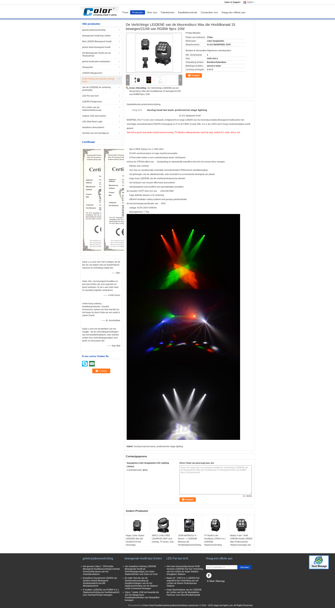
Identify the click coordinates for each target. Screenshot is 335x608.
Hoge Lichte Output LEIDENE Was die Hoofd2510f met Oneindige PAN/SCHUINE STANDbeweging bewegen (135, 545)
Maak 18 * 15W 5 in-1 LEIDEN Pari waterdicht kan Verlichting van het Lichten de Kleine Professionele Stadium (183, 582)
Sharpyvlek (87, 67)
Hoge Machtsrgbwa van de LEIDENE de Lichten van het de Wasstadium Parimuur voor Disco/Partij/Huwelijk (184, 592)
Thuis (125, 12)
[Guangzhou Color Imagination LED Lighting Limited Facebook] (209, 576)
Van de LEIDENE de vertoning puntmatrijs (96, 88)
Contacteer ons (209, 12)
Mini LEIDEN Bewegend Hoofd (96, 41)
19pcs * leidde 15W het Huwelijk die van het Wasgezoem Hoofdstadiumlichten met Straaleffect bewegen (142, 596)
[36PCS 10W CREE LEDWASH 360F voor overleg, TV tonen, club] (163, 525)
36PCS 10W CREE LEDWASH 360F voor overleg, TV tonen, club (163, 538)
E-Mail (210, 581)
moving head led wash (144, 446)
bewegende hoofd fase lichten (96, 36)
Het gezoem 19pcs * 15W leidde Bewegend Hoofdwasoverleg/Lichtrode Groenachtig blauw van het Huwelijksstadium (101, 570)
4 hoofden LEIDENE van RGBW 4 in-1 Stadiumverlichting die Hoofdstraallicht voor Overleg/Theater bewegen (101, 592)
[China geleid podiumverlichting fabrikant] (100, 11)
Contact (195, 75)
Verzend (244, 567)
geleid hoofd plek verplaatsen (96, 61)
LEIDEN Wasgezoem (92, 73)
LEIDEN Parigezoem (92, 101)
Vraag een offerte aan (233, 12)
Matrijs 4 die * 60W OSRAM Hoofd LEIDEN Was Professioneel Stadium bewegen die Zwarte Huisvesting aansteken (241, 543)
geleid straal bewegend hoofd (96, 47)
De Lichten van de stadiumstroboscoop (91, 108)
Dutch (250, 2)
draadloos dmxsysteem (93, 127)
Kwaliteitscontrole (187, 12)
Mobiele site (213, 585)
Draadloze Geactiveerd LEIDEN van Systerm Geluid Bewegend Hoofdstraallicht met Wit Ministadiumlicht (100, 582)
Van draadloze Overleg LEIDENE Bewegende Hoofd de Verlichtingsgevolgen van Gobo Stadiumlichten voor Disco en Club (141, 570)
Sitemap (220, 581)
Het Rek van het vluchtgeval (95, 133)
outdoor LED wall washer (94, 116)
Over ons (152, 12)
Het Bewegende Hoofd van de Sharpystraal (96, 54)
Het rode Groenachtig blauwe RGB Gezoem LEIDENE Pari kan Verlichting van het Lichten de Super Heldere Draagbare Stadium (185, 570)
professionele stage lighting (170, 446)
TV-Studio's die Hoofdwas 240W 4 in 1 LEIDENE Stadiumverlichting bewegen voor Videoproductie (215, 543)
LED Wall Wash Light (92, 121)
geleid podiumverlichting (94, 30)
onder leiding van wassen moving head (98, 80)
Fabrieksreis (167, 12)
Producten (137, 12)
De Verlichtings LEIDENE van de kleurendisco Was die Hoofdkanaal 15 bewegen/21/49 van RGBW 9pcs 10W (155, 91)
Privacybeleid (134, 605)
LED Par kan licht (90, 96)
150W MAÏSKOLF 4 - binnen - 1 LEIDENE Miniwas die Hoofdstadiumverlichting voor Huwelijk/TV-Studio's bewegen (189, 543)
